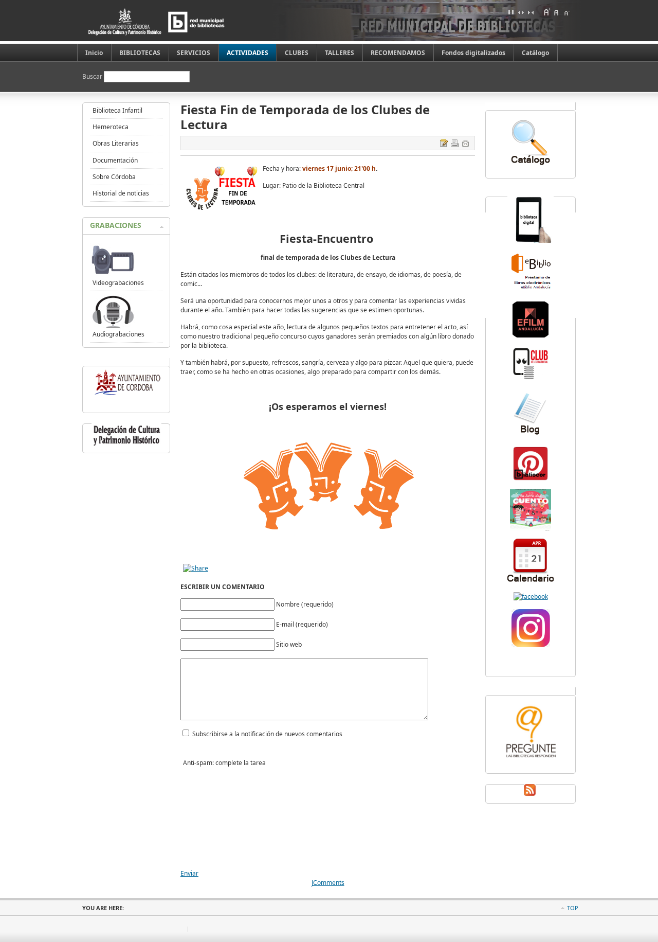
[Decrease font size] (566, 12)
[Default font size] (557, 12)
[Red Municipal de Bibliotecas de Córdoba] (172, 22)
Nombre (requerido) (305, 604)
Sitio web (289, 644)
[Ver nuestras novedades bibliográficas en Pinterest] (531, 479)
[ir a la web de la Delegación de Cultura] (126, 445)
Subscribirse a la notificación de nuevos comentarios (267, 734)
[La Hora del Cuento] (530, 528)
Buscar (93, 76)
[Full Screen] (511, 12)
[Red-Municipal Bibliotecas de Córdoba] (531, 596)
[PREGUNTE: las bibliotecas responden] (530, 758)
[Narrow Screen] (530, 12)
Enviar (189, 873)
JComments (328, 882)
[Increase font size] (547, 12)
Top (572, 908)
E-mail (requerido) (302, 624)
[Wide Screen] (521, 12)
